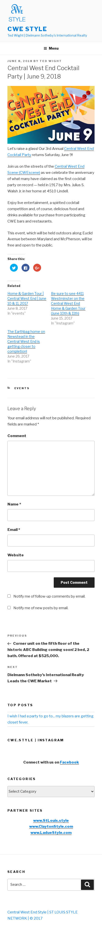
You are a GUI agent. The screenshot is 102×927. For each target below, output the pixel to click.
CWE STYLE (27, 29)
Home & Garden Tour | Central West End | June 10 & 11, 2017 (26, 298)
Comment (16, 436)
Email (13, 529)
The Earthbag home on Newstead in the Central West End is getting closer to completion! (26, 341)
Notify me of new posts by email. (40, 608)
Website (15, 555)
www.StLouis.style (51, 820)
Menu (54, 48)
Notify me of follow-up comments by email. (49, 596)
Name (14, 504)
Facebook (69, 762)
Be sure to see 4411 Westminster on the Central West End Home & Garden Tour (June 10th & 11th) (68, 303)
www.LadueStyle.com (51, 832)
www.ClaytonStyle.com (51, 826)
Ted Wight (51, 61)
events (22, 388)
